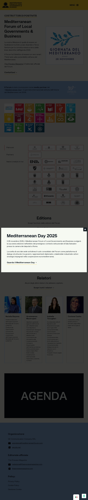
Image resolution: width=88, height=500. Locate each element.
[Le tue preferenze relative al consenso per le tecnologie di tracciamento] (84, 496)
